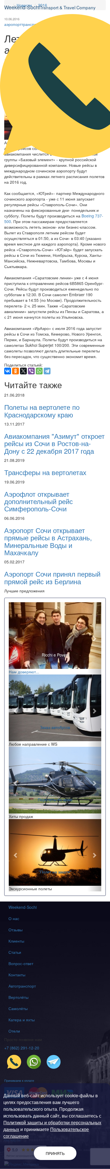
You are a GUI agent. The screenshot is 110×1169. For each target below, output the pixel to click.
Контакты (16, 974)
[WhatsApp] (39, 371)
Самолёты (18, 1008)
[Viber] (31, 371)
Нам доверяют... (24, 672)
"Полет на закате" (55, 871)
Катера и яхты (21, 1019)
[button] (16, 638)
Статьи (14, 952)
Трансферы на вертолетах (45, 472)
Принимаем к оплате (19, 1080)
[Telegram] (47, 371)
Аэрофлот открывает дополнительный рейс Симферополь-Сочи (38, 501)
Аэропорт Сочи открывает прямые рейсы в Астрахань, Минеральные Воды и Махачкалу (48, 541)
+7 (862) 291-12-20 (21, 1048)
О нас (13, 918)
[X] (23, 371)
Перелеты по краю (55, 799)
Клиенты (16, 941)
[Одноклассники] (15, 371)
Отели (14, 1031)
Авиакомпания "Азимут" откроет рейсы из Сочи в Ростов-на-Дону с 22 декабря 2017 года (54, 443)
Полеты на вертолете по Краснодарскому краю (42, 410)
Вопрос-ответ (20, 963)
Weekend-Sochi (22, 907)
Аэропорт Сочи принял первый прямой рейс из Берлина (52, 577)
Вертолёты (18, 997)
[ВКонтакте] (7, 371)
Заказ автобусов (55, 727)
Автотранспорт (22, 986)
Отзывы (15, 929)
